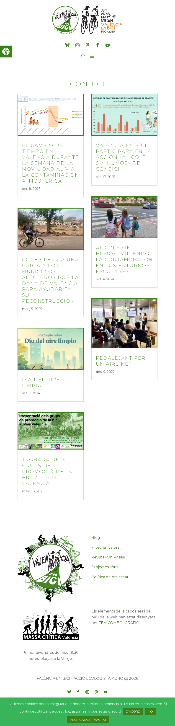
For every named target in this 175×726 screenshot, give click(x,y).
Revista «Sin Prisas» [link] (108, 557)
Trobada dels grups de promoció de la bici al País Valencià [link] (47, 471)
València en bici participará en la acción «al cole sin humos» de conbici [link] (124, 157)
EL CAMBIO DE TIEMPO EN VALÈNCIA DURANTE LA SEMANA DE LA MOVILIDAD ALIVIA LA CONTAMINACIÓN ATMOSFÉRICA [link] (50, 163)
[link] (6, 51)
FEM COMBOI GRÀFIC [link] (119, 623)
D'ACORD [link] (133, 711)
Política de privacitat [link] (110, 577)
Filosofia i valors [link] (105, 547)
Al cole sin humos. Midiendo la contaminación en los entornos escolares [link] (124, 259)
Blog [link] (95, 537)
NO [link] (150, 711)
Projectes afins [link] (104, 567)
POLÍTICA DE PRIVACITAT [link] (88, 719)
